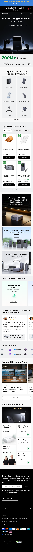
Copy (27, 179)
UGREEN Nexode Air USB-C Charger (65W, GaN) (8, 149)
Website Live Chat (9, 518)
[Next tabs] (31, 130)
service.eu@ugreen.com (11, 521)
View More (16, 190)
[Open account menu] (24, 13)
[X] (16, 499)
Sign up (26, 486)
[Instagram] (8, 499)
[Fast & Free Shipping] (9, 434)
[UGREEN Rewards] (16, 415)
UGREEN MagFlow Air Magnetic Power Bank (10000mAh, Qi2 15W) (23, 149)
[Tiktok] (12, 499)
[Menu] (31, 13)
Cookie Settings (22, 540)
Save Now (16, 4)
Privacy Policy (5, 540)
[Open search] (21, 13)
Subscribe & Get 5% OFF (16, 25)
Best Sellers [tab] (7, 130)
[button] (2, 51)
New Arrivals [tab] (17, 130)
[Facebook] (4, 499)
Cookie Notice (13, 540)
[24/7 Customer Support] (9, 455)
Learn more (6, 441)
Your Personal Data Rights (8, 541)
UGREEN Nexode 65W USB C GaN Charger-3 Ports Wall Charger (8, 177)
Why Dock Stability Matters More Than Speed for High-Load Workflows (12, 389)
